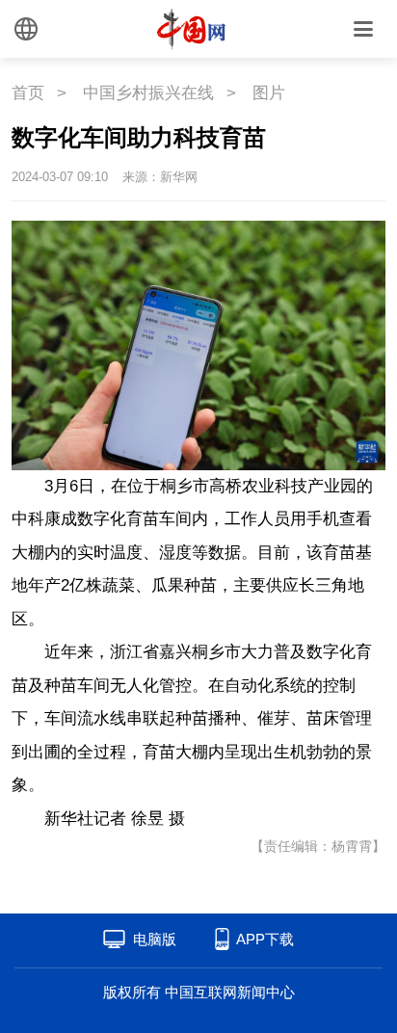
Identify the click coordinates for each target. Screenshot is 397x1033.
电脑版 (154, 939)
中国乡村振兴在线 (148, 93)
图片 (268, 93)
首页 (28, 93)
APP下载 (265, 939)
